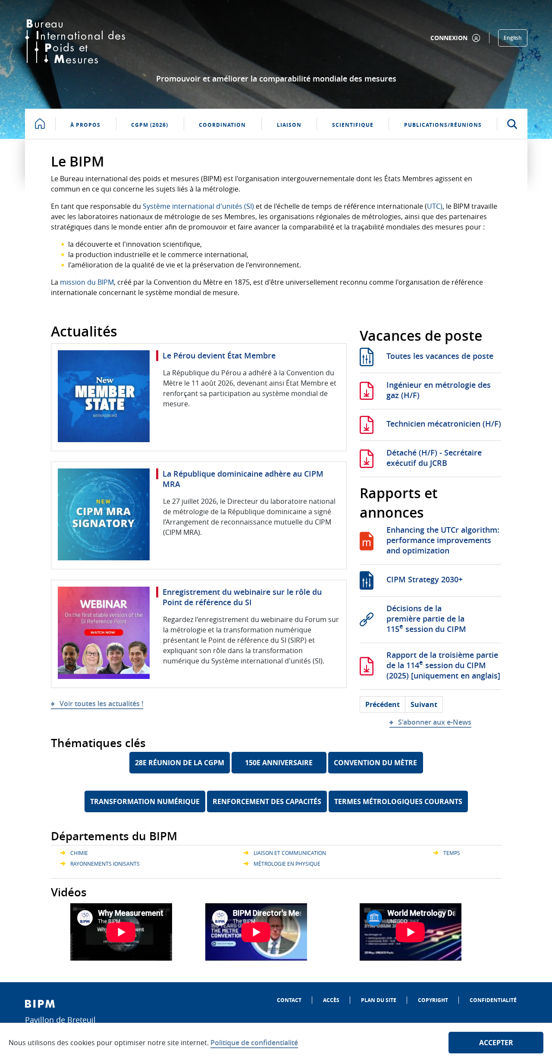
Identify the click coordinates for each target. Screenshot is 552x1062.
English (513, 37)
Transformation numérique (145, 801)
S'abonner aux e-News (434, 722)
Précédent (382, 704)
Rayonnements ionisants (105, 863)
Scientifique (352, 125)
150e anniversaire (279, 762)
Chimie (79, 852)
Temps (451, 852)
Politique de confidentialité (254, 1042)
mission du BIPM (87, 282)
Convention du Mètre (375, 762)
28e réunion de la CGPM (179, 762)
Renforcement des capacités (267, 801)
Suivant (424, 704)
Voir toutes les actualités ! (101, 703)
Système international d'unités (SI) (198, 206)
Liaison (289, 125)
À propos (85, 125)
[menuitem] (289, 1000)
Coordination (222, 125)
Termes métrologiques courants (398, 801)
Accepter (496, 1042)
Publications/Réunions (443, 125)
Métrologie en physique (287, 863)
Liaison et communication (290, 852)
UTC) (434, 206)
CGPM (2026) (149, 125)
